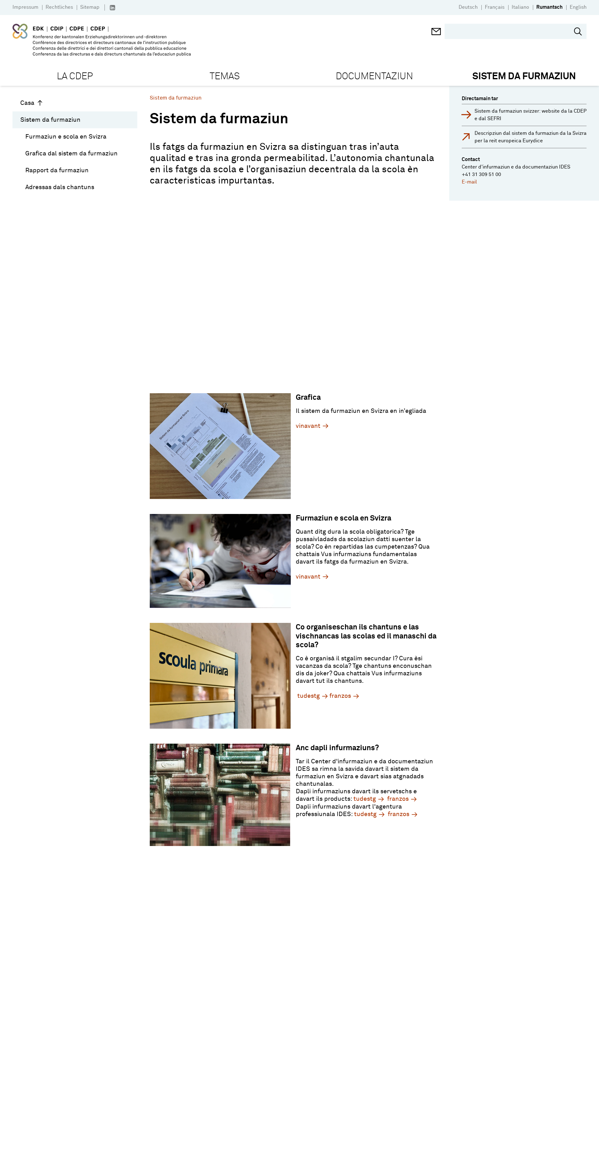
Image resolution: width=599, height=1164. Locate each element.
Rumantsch (549, 7)
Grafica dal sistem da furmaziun (71, 153)
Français (494, 7)
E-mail (469, 181)
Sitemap (90, 7)
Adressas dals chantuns (59, 187)
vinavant (308, 426)
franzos (340, 696)
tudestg (308, 696)
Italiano (520, 7)
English (578, 7)
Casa (27, 103)
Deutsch (468, 7)
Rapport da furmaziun (57, 170)
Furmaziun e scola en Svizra (65, 137)
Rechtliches (59, 7)
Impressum (25, 7)
